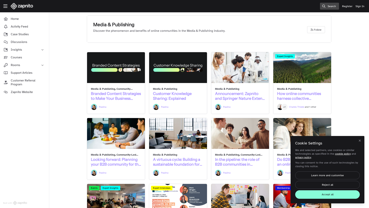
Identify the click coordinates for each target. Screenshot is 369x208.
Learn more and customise (327, 175)
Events (94, 188)
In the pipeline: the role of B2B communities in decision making (240, 133)
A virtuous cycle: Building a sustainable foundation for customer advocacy (178, 133)
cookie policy (343, 153)
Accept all (327, 194)
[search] (329, 6)
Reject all (327, 184)
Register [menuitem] (347, 6)
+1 (284, 107)
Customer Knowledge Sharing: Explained (178, 67)
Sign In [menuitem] (360, 6)
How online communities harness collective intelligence (302, 67)
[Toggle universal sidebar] (5, 6)
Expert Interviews (161, 188)
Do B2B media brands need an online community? (302, 133)
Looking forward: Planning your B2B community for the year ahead (116, 133)
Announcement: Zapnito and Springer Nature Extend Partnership (240, 67)
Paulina (102, 107)
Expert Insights (285, 56)
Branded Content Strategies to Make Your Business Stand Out (116, 67)
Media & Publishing (103, 89)
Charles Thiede (296, 107)
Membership (283, 188)
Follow (317, 29)
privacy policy (303, 157)
